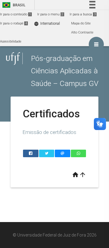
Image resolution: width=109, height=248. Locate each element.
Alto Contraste (82, 32)
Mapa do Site (81, 23)
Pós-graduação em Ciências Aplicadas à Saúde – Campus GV (64, 71)
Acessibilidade (10, 41)
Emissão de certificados (49, 132)
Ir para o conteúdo (15, 14)
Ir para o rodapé (13, 23)
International (47, 23)
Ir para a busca (83, 14)
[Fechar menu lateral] (96, 44)
